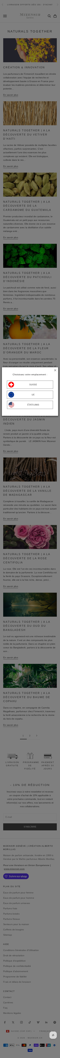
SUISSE (33, 384)
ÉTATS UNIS (33, 405)
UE (33, 395)
